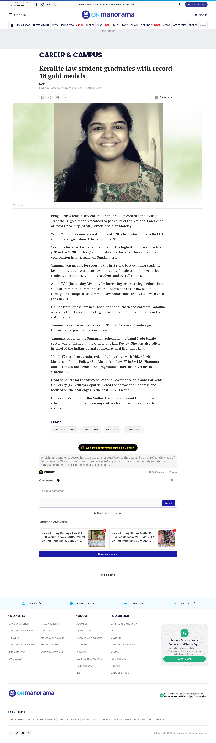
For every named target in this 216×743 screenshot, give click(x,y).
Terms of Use (84, 665)
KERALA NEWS (23, 25)
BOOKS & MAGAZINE (52, 651)
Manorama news (112, 4)
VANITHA (46, 630)
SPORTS (90, 25)
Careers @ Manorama (89, 658)
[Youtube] (48, 4)
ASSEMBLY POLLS (72, 25)
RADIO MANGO (16, 651)
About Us (81, 623)
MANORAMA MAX (50, 644)
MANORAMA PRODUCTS (89, 637)
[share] (49, 97)
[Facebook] (36, 4)
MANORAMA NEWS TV (53, 637)
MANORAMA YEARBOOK (21, 644)
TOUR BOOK (150, 25)
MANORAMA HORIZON (20, 630)
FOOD (125, 25)
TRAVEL (134, 25)
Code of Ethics (120, 672)
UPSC (102, 25)
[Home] (12, 25)
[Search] (179, 4)
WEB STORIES (179, 25)
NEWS (55, 25)
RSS (78, 672)
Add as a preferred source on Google (110, 447)
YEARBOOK (131, 4)
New (81, 25)
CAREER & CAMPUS (70, 55)
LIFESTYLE (63, 719)
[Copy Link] (66, 97)
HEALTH (115, 25)
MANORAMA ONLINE (88, 4)
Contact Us (83, 630)
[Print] (58, 97)
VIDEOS (166, 25)
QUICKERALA (15, 658)
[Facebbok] (11, 733)
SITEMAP (115, 651)
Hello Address (49, 623)
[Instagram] (42, 4)
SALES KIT (116, 630)
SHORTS (193, 25)
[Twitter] (54, 4)
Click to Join (185, 659)
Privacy (81, 651)
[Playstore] (124, 695)
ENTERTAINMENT (41, 25)
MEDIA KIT (81, 644)
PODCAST (147, 719)
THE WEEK (13, 637)
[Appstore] (147, 695)
